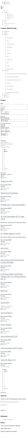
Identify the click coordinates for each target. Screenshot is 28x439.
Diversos (5, 95)
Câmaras (6, 34)
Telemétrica (9, 47)
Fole (8, 56)
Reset (7, 134)
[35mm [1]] (14, 116)
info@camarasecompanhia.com (11, 402)
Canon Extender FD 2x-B (9, 336)
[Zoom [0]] (14, 125)
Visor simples (10, 37)
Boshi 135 (4, 291)
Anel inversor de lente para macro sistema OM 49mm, (12, 261)
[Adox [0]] (14, 107)
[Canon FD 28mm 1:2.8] (3, 356)
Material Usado (10, 15)
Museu (5, 22)
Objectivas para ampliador (13, 76)
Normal (8, 83)
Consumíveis (9, 14)
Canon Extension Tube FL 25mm (11, 348)
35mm (8, 65)
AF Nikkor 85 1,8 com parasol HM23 (13, 204)
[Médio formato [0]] (14, 118)
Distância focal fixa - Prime (13, 92)
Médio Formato (10, 69)
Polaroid (9, 53)
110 (7, 40)
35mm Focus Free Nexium (9, 193)
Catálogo (6, 12)
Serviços (8, 19)
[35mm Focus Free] (4, 177)
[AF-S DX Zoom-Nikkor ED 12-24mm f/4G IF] (4, 213)
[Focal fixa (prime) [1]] (14, 123)
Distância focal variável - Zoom (14, 80)
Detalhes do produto (5, 188)
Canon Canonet (6, 324)
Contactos (6, 25)
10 (4, 167)
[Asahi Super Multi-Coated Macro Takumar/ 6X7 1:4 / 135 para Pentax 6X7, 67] (3, 270)
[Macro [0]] (14, 126)
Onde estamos (4, 404)
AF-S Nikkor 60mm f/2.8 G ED (10, 233)
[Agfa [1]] (14, 109)
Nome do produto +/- (5, 142)
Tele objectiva (10, 89)
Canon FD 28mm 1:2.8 (8, 360)
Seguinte (6, 168)
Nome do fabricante (5, 147)
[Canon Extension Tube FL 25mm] (3, 344)
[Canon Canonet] (4, 321)
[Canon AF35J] (4, 299)
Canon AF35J (5, 302)
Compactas (9, 59)
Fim (4, 170)
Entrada (5, 11)
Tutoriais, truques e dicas (9, 23)
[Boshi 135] (4, 287)
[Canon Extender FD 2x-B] (3, 333)
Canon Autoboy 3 (6, 313)
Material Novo (10, 17)
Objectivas (6, 70)
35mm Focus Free (6, 181)
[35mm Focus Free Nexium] (3, 189)
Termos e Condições (8, 419)
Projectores (6, 97)
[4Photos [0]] (14, 106)
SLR (7, 62)
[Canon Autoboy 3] (3, 309)
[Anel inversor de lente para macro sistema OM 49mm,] (3, 256)
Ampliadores (6, 31)
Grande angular (10, 86)
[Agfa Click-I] (3, 244)
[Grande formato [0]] (14, 119)
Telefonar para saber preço (7, 306)
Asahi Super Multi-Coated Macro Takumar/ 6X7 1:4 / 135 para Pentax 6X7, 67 (13, 276)
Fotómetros (6, 94)
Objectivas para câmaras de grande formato (16, 73)
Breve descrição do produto (7, 144)
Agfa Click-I (4, 248)
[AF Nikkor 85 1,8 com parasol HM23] (3, 201)
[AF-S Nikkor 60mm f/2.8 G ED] (4, 230)
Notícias (5, 20)
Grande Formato (10, 44)
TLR (8, 50)
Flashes (5, 33)
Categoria (3, 145)
